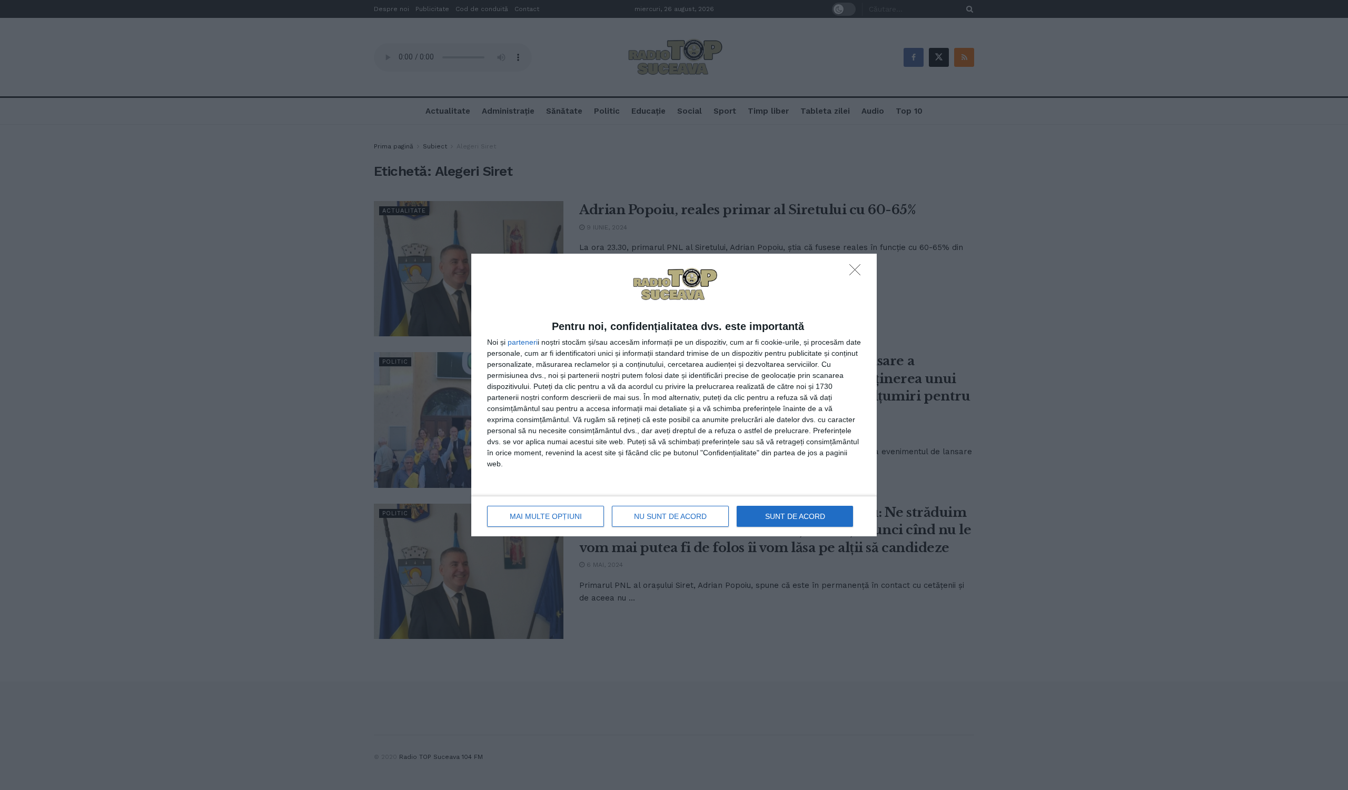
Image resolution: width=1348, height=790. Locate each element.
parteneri (523, 342)
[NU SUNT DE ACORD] (857, 272)
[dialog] (674, 395)
